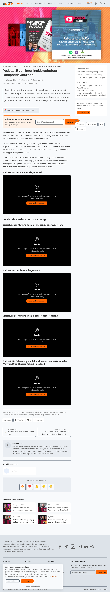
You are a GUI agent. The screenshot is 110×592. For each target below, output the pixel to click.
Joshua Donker (9, 167)
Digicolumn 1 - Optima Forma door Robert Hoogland (89, 87)
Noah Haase (52, 164)
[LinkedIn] (85, 546)
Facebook (39, 420)
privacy (86, 589)
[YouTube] (79, 546)
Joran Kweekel (23, 167)
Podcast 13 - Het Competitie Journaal (90, 72)
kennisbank (39, 3)
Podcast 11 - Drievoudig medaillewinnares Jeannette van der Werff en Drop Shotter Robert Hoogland (91, 93)
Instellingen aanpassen (33, 586)
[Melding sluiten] (68, 118)
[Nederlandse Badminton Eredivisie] (89, 3)
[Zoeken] (105, 3)
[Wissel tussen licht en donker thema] (100, 3)
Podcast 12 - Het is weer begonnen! (89, 83)
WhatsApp (20, 420)
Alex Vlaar (61, 164)
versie (99, 589)
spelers (50, 3)
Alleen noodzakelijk (12, 581)
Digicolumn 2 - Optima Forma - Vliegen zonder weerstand (91, 79)
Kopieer (9, 420)
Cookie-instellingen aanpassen (37, 203)
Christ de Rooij (24, 80)
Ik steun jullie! (82, 112)
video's (79, 3)
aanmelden (72, 122)
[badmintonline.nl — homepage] (8, 3)
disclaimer (93, 589)
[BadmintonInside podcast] (96, 3)
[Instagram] (72, 546)
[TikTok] (66, 546)
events (28, 3)
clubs (60, 3)
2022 (20, 66)
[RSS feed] (92, 546)
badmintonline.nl (8, 66)
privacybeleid (52, 576)
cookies (105, 589)
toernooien (70, 3)
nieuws (20, 3)
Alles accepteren (27, 581)
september (27, 66)
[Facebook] (60, 546)
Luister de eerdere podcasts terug (89, 75)
